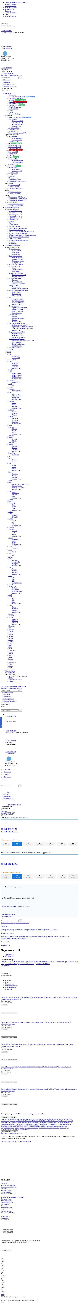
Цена (6, 982)
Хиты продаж (9, 984)
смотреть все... (17, 126)
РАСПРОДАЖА (52, 930)
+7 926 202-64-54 (6, 68)
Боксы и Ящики (42, 930)
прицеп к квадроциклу (13, 1129)
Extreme (12, 938)
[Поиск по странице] (20, 77)
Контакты (4, 1206)
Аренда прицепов (7, 1207)
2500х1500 (61, 1119)
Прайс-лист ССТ (1, 722)
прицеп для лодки (15, 1128)
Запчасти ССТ (5, 1204)
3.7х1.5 (19, 1121)
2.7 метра (34, 1119)
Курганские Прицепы (8, 933)
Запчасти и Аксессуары (23, 930)
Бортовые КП (5, 945)
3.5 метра (14, 1121)
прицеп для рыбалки (40, 1128)
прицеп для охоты (27, 1128)
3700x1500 (45, 1121)
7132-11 (51, 1121)
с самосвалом (25, 1129)
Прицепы (4, 926)
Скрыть (14, 1131)
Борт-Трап (57, 1121)
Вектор (63, 1121)
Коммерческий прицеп (37, 1122)
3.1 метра (8, 1121)
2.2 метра (22, 1119)
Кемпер (18, 1122)
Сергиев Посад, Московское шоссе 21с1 (8, 26)
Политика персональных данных (12, 1141)
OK (2, 1302)
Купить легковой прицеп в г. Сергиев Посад (15, 923)
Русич (33, 936)
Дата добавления (10, 987)
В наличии (4, 936)
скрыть (13, 1117)
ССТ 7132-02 (21, 1126)
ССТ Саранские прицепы (16, 936)
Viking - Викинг (48, 936)
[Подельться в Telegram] (5, 53)
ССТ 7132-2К (38, 1126)
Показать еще (6, 1131)
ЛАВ (46, 1122)
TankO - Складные (59, 936)
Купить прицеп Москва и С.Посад (12, 1197)
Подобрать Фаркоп (7, 1202)
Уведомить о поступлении (9, 1013)
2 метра (16, 1119)
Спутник (28, 936)
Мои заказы (4, 1218)
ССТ (15, 1126)
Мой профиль (5, 1216)
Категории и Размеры (8, 930)
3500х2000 (38, 1121)
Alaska (7, 938)
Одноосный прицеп (55, 1122)
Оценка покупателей (11, 985)
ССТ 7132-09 (29, 1126)
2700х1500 (68, 1119)
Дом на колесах (11, 1122)
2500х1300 (54, 1119)
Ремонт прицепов (6, 1201)
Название (8, 980)
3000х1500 (24, 1121)
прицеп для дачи (54, 1126)
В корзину (4, 1004)
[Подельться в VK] (2, 1295)
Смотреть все (5, 965)
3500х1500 (31, 1121)
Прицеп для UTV (34, 1124)
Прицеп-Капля (9, 1126)
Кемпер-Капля (25, 1122)
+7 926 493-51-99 (6, 31)
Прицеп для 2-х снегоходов (19, 1124)
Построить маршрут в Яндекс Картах (16, 906)
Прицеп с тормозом (58, 1124)
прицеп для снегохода (54, 1128)
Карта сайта (27, 1141)
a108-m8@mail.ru (8, 914)
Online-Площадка (6, 1211)
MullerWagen (39, 936)
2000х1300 (40, 1119)
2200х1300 (47, 1119)
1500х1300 (10, 1119)
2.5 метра (28, 1119)
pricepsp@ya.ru (7, 916)
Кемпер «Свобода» (21, 938)
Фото (2, 1209)
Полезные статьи (6, 1199)
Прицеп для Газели (46, 1124)
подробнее (5, 1117)
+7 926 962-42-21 (6, 32)
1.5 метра (4, 1119)
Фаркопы (34, 930)
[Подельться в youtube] (3, 1295)
